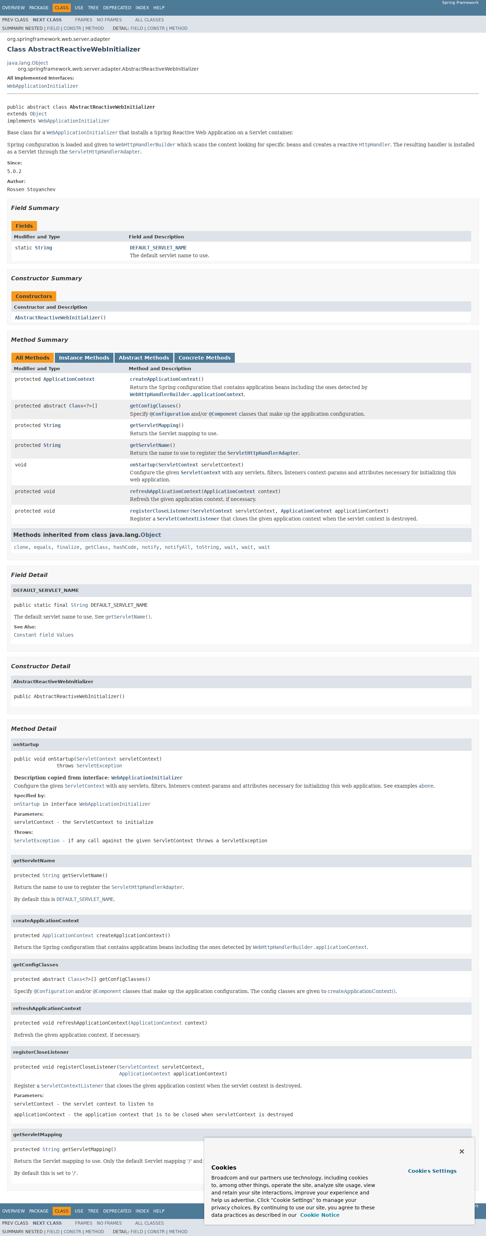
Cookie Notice (319, 1215)
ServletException (99, 765)
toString (207, 547)
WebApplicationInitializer (42, 86)
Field (53, 28)
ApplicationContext (69, 379)
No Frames (109, 19)
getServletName (150, 445)
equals (42, 547)
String (43, 247)
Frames (84, 19)
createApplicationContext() (361, 991)
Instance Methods (84, 358)
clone (21, 547)
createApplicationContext (164, 379)
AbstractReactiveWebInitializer (57, 317)
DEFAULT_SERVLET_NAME (158, 247)
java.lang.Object (27, 63)
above (426, 786)
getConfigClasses (152, 406)
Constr (72, 28)
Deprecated (117, 7)
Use (79, 7)
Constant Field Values (44, 635)
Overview (13, 7)
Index (142, 7)
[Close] (462, 1151)
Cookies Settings (432, 1171)
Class (76, 406)
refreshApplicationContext (165, 491)
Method (94, 28)
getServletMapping (154, 425)
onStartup (142, 465)
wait (230, 547)
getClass (96, 547)
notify (150, 547)
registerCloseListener (160, 511)
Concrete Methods (205, 358)
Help (158, 7)
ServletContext (178, 465)
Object (38, 114)
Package (39, 7)
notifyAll (177, 547)
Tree (93, 7)
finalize (68, 547)
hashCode (124, 547)
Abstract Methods (144, 358)
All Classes (149, 19)
